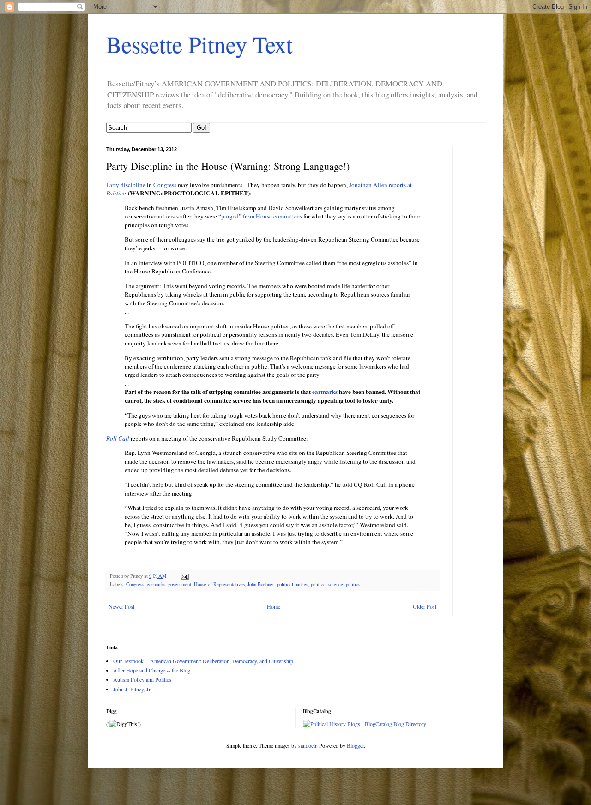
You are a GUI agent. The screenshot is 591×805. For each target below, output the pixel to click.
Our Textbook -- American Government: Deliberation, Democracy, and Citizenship (203, 661)
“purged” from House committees (260, 216)
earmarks (325, 391)
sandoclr (307, 745)
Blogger (355, 745)
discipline (133, 185)
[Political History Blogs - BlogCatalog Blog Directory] (364, 723)
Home (273, 606)
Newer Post (121, 606)
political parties (292, 584)
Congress (164, 185)
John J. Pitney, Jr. (132, 689)
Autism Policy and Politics (142, 679)
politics (353, 584)
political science (327, 584)
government (179, 584)
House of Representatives (219, 584)
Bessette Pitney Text (199, 44)
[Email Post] (184, 576)
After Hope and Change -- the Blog (151, 670)
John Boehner (260, 584)
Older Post (424, 606)
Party (112, 185)
